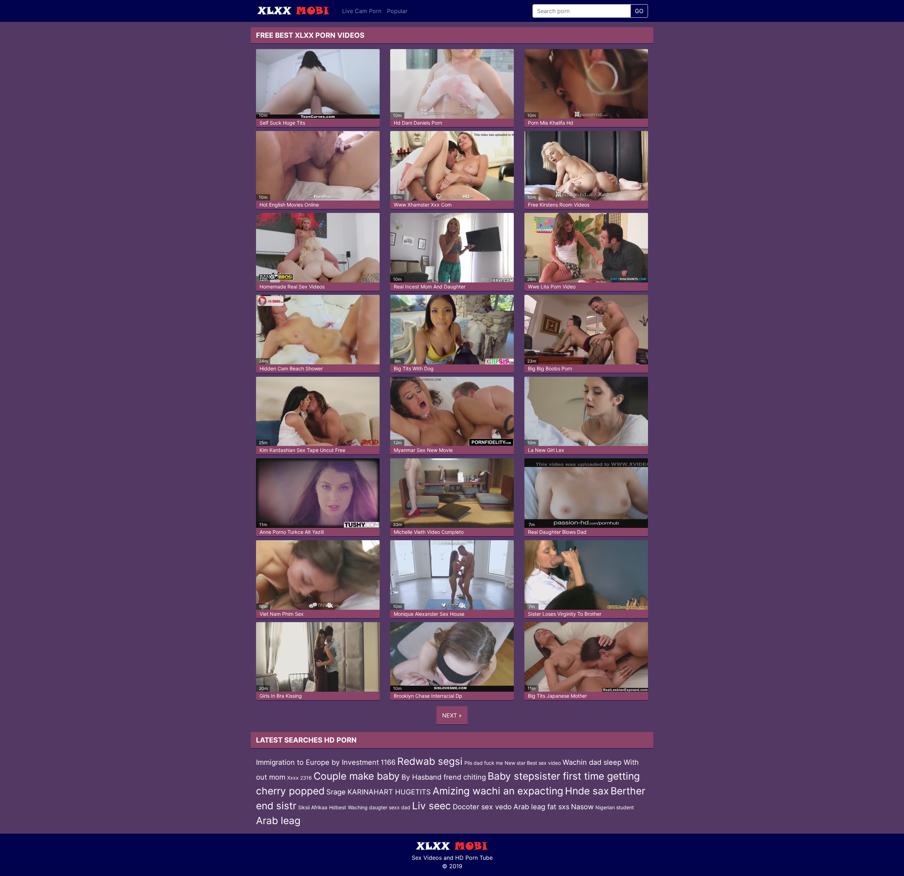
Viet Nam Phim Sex (282, 614)
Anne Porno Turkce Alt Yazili (292, 532)
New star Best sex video (533, 763)
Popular (397, 10)
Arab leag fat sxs (541, 807)
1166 (388, 762)
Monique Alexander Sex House (429, 614)
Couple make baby (357, 776)
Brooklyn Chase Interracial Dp (428, 696)
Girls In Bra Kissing (281, 696)
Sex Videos (427, 857)
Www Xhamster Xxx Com (423, 205)
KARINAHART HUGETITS (389, 792)
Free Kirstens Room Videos (558, 205)
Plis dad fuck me (483, 763)
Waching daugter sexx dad (379, 807)
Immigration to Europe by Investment (317, 762)
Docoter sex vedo (482, 807)
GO (639, 10)
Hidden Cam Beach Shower (291, 368)
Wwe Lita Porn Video (552, 287)
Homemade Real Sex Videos (292, 287)
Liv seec (431, 806)
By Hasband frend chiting (444, 777)
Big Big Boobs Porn (550, 368)
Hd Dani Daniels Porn (418, 123)
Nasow (582, 807)
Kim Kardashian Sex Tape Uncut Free (302, 450)
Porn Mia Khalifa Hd (550, 123)
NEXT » (452, 715)
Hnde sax (587, 791)
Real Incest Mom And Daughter (429, 287)
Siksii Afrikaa (312, 807)
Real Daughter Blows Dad (557, 532)
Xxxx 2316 (299, 778)
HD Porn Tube (474, 857)
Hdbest (337, 807)
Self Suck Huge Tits (282, 123)
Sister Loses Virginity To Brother (564, 614)
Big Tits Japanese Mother (557, 696)
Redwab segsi (430, 761)
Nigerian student (614, 807)
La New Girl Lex (546, 450)
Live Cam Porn (361, 10)
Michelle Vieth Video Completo (429, 532)
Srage (336, 792)
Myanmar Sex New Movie (423, 450)
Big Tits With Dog (414, 368)
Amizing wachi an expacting (498, 791)
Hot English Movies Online (289, 205)
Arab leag (278, 821)
